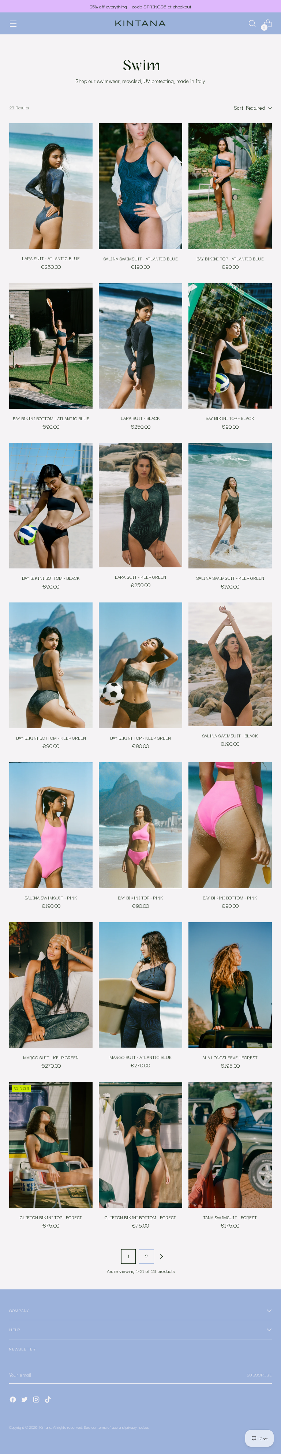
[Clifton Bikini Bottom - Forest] (140, 1145)
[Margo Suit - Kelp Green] (51, 985)
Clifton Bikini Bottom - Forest (140, 1217)
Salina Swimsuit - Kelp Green (230, 578)
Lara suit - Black (140, 418)
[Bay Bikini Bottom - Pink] (230, 825)
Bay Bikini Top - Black (230, 418)
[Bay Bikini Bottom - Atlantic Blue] (51, 346)
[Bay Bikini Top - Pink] (140, 825)
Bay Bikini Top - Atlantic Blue (230, 258)
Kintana (45, 1427)
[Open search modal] (252, 23)
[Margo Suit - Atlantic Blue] (140, 985)
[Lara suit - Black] (140, 346)
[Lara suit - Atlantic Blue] (51, 186)
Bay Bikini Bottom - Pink (230, 897)
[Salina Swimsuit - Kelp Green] (230, 505)
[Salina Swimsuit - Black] (230, 664)
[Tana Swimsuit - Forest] (230, 1145)
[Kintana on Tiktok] (48, 1401)
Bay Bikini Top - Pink (140, 897)
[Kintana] (140, 23)
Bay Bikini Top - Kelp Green (140, 737)
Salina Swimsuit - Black (230, 735)
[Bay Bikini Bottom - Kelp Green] (51, 665)
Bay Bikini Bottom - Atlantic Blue (51, 418)
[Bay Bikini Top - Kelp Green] (140, 665)
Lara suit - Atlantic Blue (51, 258)
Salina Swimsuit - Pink (51, 897)
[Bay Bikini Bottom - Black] (51, 505)
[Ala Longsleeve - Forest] (230, 985)
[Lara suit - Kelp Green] (140, 505)
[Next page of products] (161, 1256)
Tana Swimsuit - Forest (230, 1217)
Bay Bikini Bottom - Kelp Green (51, 737)
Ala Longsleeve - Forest (230, 1057)
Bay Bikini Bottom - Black (51, 578)
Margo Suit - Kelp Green (51, 1057)
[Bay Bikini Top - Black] (230, 346)
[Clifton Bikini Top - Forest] (51, 1145)
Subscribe (259, 1374)
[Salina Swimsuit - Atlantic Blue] (140, 186)
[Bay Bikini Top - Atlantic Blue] (230, 186)
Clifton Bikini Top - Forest (51, 1217)
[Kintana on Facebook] (13, 1401)
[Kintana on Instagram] (37, 1401)
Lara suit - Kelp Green (140, 577)
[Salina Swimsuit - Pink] (51, 825)
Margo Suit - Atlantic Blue (140, 1057)
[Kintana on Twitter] (25, 1401)
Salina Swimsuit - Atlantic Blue (140, 258)
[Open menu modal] (12, 23)
